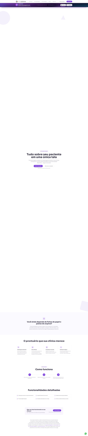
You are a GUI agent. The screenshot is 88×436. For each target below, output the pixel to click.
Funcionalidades (44, 1)
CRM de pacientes (41, 426)
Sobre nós (54, 1)
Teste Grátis (69, 1)
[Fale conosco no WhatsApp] (85, 433)
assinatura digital (33, 426)
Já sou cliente (62, 1)
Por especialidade (37, 1)
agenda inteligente (49, 425)
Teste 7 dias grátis (57, 410)
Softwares (30, 1)
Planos (50, 1)
